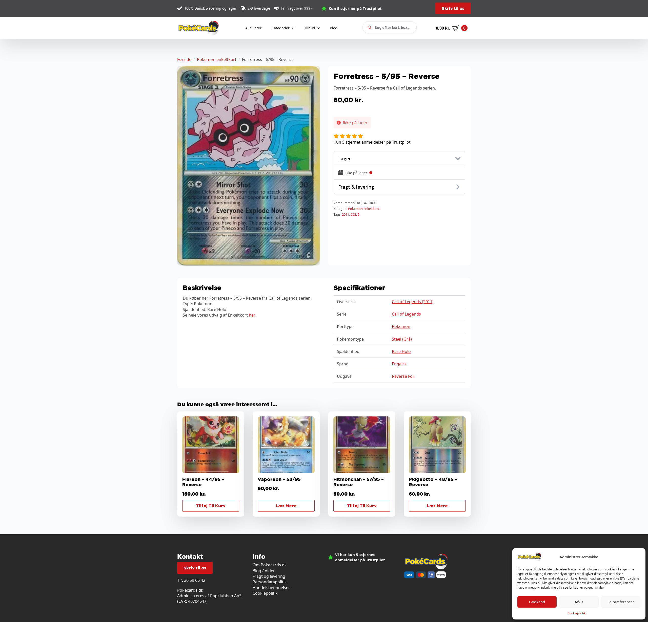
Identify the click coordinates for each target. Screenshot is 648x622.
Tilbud (309, 28)
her (252, 315)
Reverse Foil (403, 376)
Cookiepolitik (576, 613)
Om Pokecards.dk (270, 565)
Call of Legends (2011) (413, 301)
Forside (184, 59)
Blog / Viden (264, 570)
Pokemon (401, 326)
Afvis (579, 601)
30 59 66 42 (194, 580)
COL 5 (355, 214)
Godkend (537, 601)
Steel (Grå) (402, 339)
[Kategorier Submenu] (294, 28)
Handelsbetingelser (271, 587)
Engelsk (399, 364)
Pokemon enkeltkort (216, 59)
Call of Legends (406, 314)
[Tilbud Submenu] (320, 28)
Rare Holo (401, 351)
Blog (333, 28)
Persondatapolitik (270, 582)
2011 (345, 214)
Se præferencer (621, 601)
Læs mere (286, 505)
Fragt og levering (269, 576)
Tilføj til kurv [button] (211, 505)
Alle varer (253, 28)
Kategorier (281, 28)
